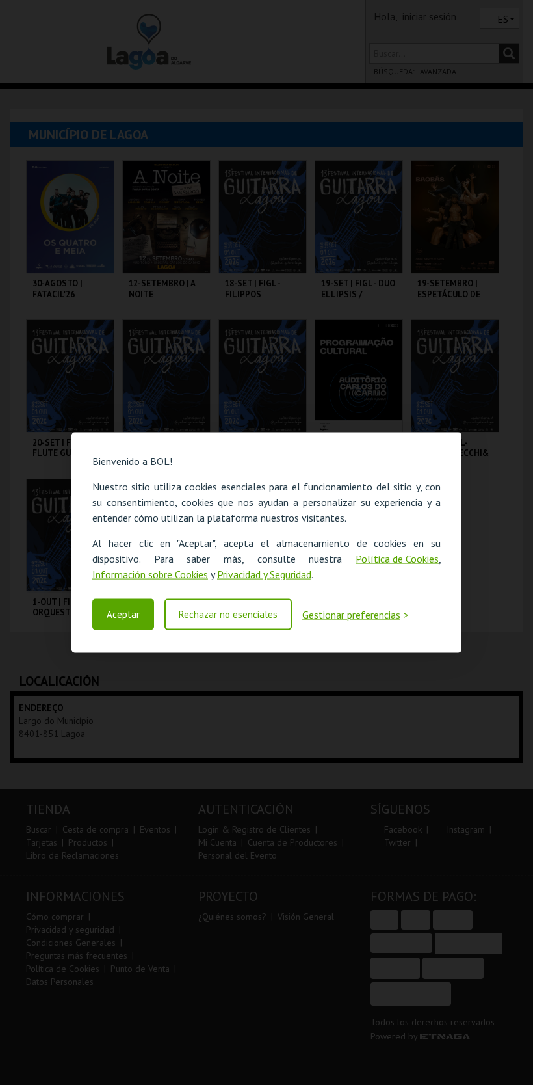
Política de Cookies (397, 558)
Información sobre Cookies (150, 574)
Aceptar (123, 614)
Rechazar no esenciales (228, 614)
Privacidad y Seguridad (264, 574)
